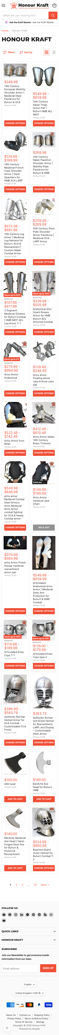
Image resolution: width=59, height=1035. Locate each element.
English (28, 984)
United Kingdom (28, 993)
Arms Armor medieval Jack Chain (41, 500)
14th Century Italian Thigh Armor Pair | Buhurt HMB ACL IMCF (42, 108)
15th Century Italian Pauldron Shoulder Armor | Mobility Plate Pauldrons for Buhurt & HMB (43, 164)
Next (44, 884)
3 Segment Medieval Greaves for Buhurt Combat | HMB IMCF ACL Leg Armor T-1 (15, 317)
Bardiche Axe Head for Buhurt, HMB (42, 787)
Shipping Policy (41, 1015)
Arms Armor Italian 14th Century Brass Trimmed (43, 440)
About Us (11, 1015)
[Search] (53, 15)
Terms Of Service (23, 1022)
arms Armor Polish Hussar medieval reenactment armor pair (15, 567)
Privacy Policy (14, 1018)
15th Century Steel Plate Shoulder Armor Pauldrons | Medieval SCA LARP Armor (44, 235)
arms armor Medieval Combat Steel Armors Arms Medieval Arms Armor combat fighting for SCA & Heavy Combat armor (14, 507)
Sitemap (40, 1022)
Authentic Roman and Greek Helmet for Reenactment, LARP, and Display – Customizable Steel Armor (43, 725)
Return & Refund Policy (36, 1018)
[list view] (53, 52)
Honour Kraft (10, 105)
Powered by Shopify (29, 1028)
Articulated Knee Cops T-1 (14, 653)
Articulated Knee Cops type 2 (42, 655)
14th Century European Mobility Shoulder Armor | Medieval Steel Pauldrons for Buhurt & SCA (14, 94)
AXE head (9, 784)
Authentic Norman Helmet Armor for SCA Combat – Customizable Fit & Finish (15, 723)
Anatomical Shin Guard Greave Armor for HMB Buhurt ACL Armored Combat (43, 316)
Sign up (48, 968)
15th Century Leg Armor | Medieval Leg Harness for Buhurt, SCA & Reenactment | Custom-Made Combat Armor (14, 243)
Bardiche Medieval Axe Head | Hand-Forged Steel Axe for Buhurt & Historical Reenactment (15, 846)
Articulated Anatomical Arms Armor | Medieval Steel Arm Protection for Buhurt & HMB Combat (43, 592)
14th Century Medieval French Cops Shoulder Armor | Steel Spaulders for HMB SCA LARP (14, 172)
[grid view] (46, 52)
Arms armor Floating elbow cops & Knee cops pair (43, 379)
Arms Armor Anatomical (11, 376)
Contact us (24, 1015)
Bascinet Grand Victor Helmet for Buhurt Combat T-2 (43, 854)
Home (5, 30)
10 (35, 884)
